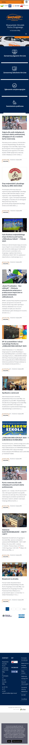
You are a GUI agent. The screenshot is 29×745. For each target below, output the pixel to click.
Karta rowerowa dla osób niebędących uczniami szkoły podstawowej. (13, 485)
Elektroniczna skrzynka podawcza (23, 665)
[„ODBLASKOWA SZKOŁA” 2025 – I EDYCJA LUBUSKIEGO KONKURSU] (14, 429)
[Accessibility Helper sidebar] (26, 2)
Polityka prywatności (17, 741)
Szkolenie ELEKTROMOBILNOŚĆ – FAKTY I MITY (14, 532)
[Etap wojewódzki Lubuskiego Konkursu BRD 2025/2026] (14, 175)
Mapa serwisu (23, 672)
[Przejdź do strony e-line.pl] (20, 709)
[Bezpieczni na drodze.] (14, 570)
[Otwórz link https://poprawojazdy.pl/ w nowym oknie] (7, 616)
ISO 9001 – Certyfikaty (23, 697)
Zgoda (9, 741)
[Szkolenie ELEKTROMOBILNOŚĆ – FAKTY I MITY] (14, 521)
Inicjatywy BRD (18, 159)
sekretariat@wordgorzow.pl (9, 693)
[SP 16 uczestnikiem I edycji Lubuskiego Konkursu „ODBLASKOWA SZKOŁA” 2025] (14, 333)
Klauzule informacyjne (23, 683)
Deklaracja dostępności (23, 677)
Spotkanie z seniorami (10, 393)
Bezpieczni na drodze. (10, 579)
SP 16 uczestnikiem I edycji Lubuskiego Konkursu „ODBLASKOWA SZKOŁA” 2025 (14, 344)
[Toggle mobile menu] (26, 34)
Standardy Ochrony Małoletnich (23, 689)
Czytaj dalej (5, 161)
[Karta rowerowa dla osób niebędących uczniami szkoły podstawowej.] (14, 474)
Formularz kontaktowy (23, 659)
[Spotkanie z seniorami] (14, 384)
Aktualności (12, 159)
